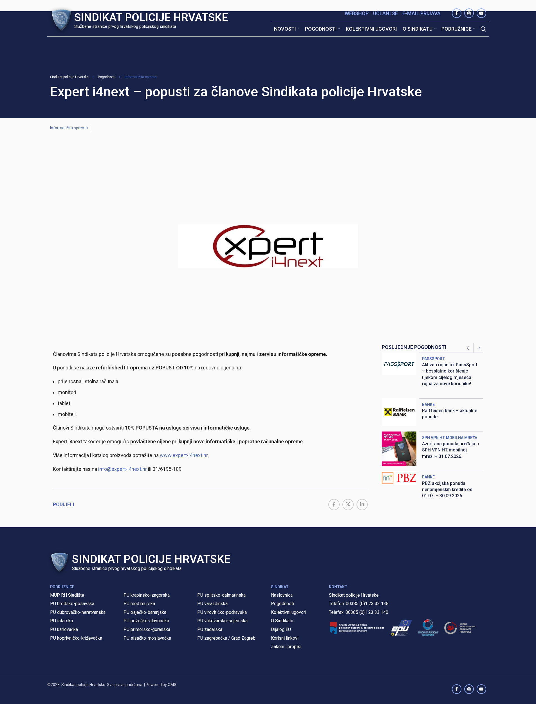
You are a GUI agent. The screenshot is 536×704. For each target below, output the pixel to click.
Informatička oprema (141, 77)
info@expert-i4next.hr (122, 469)
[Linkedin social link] (362, 504)
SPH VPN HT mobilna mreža (449, 437)
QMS (172, 684)
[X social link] (348, 504)
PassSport (433, 358)
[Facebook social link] (334, 504)
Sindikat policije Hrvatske (69, 77)
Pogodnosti (106, 77)
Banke (428, 404)
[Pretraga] (483, 29)
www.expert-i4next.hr (184, 455)
